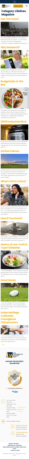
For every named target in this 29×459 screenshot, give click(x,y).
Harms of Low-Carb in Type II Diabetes (14, 246)
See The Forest (10, 19)
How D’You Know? (12, 218)
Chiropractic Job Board (15, 445)
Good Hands (8, 280)
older (3, 345)
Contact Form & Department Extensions (22, 409)
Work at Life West (14, 443)
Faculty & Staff (15, 450)
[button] (14, 2)
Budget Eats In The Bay (12, 83)
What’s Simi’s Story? (13, 181)
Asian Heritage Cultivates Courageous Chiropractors (10, 317)
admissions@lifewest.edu (13, 421)
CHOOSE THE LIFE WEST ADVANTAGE (15, 362)
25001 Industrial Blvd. (14, 121)
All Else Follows (10, 151)
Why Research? (10, 47)
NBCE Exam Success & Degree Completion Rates (14, 447)
